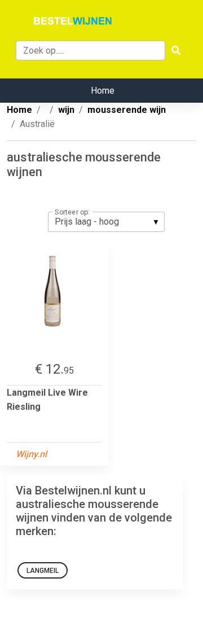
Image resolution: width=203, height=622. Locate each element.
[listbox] (106, 222)
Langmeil (43, 571)
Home (102, 90)
